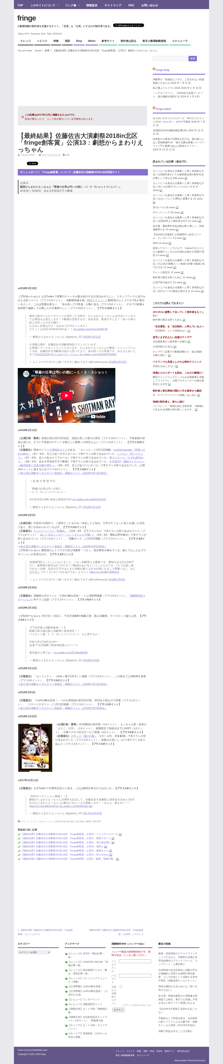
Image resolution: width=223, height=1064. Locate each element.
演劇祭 (88, 821)
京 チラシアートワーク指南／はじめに (175, 395)
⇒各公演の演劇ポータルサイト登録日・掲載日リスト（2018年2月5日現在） (62, 708)
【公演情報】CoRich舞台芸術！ (85, 986)
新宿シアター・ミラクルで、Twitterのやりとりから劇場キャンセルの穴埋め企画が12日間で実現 (178, 252)
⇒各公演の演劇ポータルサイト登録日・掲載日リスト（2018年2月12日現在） (63, 684)
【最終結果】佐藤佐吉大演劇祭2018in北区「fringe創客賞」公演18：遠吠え (62, 846)
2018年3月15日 (118, 361)
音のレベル (159, 207)
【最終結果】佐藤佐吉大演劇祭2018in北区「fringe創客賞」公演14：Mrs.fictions (65, 854)
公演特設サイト (58, 449)
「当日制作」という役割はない (170, 330)
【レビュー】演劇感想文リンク (85, 1004)
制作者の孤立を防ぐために (167, 277)
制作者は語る (128, 40)
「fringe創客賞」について (55, 172)
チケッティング (161, 212)
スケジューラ (180, 40)
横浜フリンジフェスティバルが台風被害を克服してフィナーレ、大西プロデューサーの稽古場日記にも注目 (178, 381)
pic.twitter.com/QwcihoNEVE (91, 329)
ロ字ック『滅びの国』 (84, 735)
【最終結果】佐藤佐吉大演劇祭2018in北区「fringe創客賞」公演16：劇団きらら (65, 850)
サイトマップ (113, 5)
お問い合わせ (149, 5)
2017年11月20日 (92, 813)
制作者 (66, 821)
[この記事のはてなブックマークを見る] (120, 834)
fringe (26, 18)
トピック (42, 40)
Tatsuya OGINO (28, 155)
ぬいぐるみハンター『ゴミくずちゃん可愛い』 (67, 534)
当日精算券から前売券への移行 (170, 341)
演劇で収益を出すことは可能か (175, 1031)
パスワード (114, 979)
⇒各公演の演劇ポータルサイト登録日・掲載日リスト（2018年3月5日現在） (62, 546)
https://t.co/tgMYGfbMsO (104, 571)
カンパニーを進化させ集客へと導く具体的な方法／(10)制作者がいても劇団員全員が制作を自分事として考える (178, 174)
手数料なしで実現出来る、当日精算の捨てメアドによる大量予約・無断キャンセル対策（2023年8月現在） (177, 1022)
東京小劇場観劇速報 (154, 40)
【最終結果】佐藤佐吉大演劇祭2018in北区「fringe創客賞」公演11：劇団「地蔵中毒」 (68, 859)
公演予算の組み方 (162, 282)
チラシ (34, 821)
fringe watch (163, 108)
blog (79, 40)
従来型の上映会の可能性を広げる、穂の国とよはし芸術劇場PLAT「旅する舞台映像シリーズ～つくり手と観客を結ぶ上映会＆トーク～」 (179, 142)
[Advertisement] (82, 79)
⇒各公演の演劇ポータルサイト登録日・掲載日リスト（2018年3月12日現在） (63, 473)
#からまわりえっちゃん (65, 354)
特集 (56, 40)
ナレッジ (25, 40)
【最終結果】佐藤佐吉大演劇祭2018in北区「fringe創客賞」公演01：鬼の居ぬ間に (66, 842)
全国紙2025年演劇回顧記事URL (170, 130)
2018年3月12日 (92, 336)
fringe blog (162, 69)
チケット (25, 821)
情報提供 (91, 5)
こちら (125, 955)
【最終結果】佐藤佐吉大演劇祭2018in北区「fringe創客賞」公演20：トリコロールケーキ (69, 834)
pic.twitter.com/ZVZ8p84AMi (70, 652)
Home (38, 50)
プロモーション (45, 821)
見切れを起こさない (164, 366)
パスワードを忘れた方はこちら (136, 1005)
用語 (67, 40)
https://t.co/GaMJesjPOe (44, 806)
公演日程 (58, 821)
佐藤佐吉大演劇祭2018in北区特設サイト (96, 172)
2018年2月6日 (117, 579)
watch (91, 40)
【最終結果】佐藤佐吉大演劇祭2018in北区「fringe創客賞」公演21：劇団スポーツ (66, 838)
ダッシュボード (29, 172)
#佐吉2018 (43, 354)
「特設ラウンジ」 (94, 300)
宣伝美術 (80, 821)
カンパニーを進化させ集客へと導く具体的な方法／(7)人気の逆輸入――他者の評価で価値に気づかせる (179, 264)
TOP (20, 5)
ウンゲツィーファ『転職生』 (50, 530)
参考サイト (108, 40)
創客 (47, 50)
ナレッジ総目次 (161, 272)
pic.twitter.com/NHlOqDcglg (76, 806)
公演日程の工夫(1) (163, 346)
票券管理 (96, 821)
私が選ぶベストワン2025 (166, 88)
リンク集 (69, 5)
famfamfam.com (39, 1050)
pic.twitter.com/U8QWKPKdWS (98, 354)
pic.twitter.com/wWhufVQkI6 (89, 499)
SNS (131, 5)
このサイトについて (41, 5)
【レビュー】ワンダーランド (84, 999)
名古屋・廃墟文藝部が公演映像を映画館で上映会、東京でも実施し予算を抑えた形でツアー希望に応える (177, 999)
